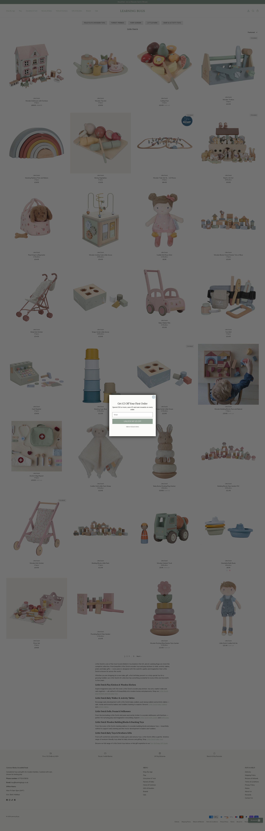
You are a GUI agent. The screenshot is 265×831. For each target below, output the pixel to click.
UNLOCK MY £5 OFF (132, 421)
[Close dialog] (153, 397)
